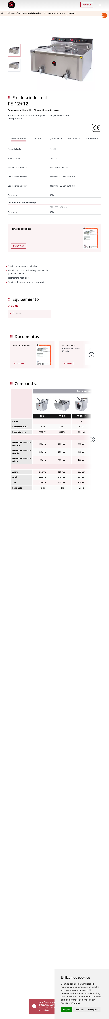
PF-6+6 (62, 416)
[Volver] (96, 5)
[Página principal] (11, 4)
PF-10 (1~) (81, 416)
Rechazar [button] (79, 1009)
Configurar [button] (93, 1009)
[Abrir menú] (100, 5)
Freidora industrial (29, 97)
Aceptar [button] (66, 1009)
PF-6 (42, 416)
